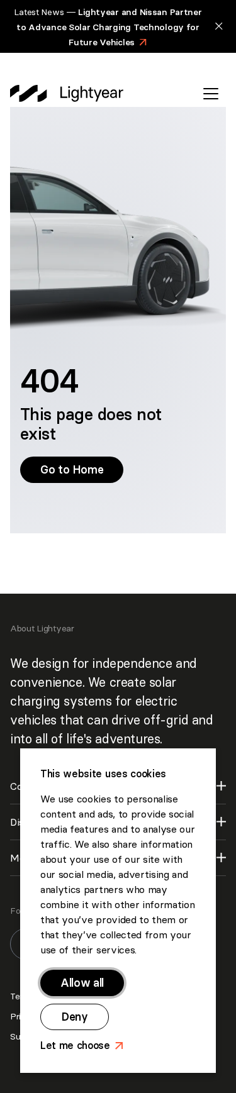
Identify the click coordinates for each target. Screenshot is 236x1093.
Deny (74, 1016)
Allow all (82, 982)
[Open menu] (211, 94)
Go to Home (77, 469)
